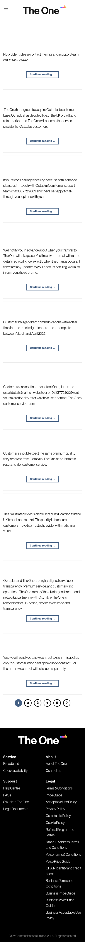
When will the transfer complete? (42, 305)
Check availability (15, 770)
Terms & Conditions (59, 788)
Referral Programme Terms (60, 832)
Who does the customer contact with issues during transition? (42, 367)
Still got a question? (42, 37)
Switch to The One (16, 802)
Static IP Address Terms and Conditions (62, 845)
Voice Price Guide (58, 861)
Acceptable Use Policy (61, 802)
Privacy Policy (55, 809)
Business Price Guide (60, 893)
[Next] (67, 703)
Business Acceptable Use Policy (63, 915)
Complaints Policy (58, 815)
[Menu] (5, 9)
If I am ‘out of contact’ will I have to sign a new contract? (42, 638)
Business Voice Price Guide (60, 903)
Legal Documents (15, 809)
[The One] (44, 9)
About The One (56, 763)
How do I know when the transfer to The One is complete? (42, 231)
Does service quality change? (42, 436)
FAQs (7, 795)
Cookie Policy (55, 822)
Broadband (11, 763)
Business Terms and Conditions (59, 883)
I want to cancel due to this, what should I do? (42, 160)
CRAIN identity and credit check (63, 871)
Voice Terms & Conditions (63, 854)
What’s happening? (42, 92)
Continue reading (42, 74)
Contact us (53, 770)
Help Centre (11, 788)
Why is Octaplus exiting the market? (42, 497)
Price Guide (54, 795)
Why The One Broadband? (42, 563)
